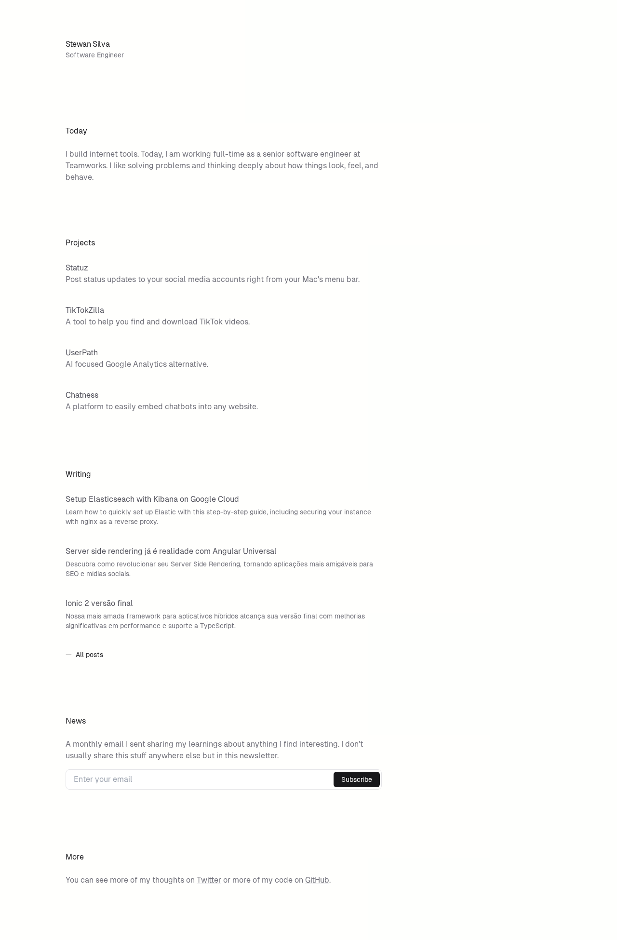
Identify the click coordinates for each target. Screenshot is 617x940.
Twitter (209, 880)
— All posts (84, 654)
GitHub (317, 880)
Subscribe (356, 779)
